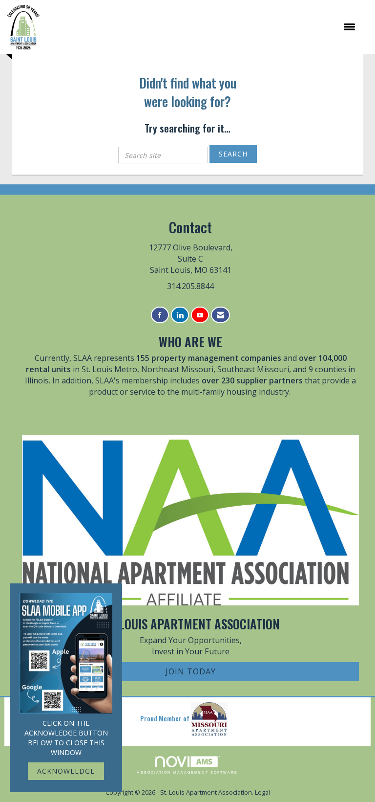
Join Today (191, 671)
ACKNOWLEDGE (66, 771)
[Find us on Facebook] (160, 315)
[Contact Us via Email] (220, 315)
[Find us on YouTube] (200, 315)
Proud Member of (165, 718)
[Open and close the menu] (202, 27)
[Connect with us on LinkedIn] (180, 315)
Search (233, 153)
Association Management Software (187, 772)
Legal (262, 792)
